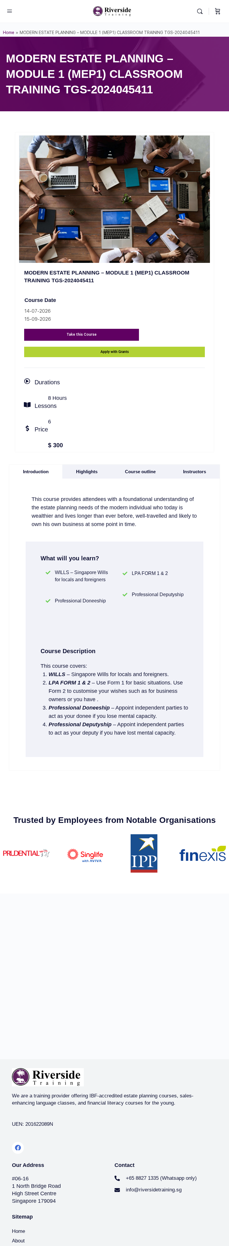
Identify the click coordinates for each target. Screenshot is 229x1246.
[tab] (35, 472)
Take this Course (81, 334)
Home (8, 32)
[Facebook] (18, 1148)
